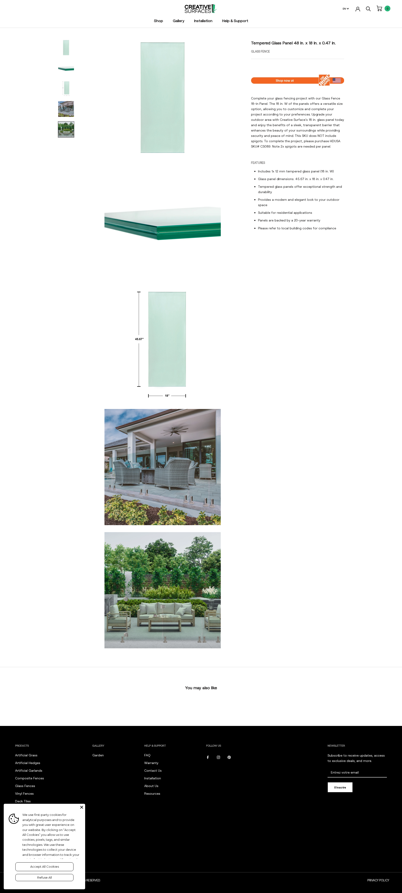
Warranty (151, 763)
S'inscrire (340, 787)
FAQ (147, 755)
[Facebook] (207, 756)
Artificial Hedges (27, 763)
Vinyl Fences (24, 793)
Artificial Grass (26, 755)
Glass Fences (25, 786)
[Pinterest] (229, 756)
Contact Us (153, 770)
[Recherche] (368, 8)
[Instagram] (218, 756)
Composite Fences (29, 778)
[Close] (81, 807)
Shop (158, 20)
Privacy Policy (378, 880)
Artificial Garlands (28, 770)
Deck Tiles (23, 801)
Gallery (178, 20)
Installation (203, 20)
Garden (98, 755)
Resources (152, 793)
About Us (151, 786)
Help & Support (235, 20)
